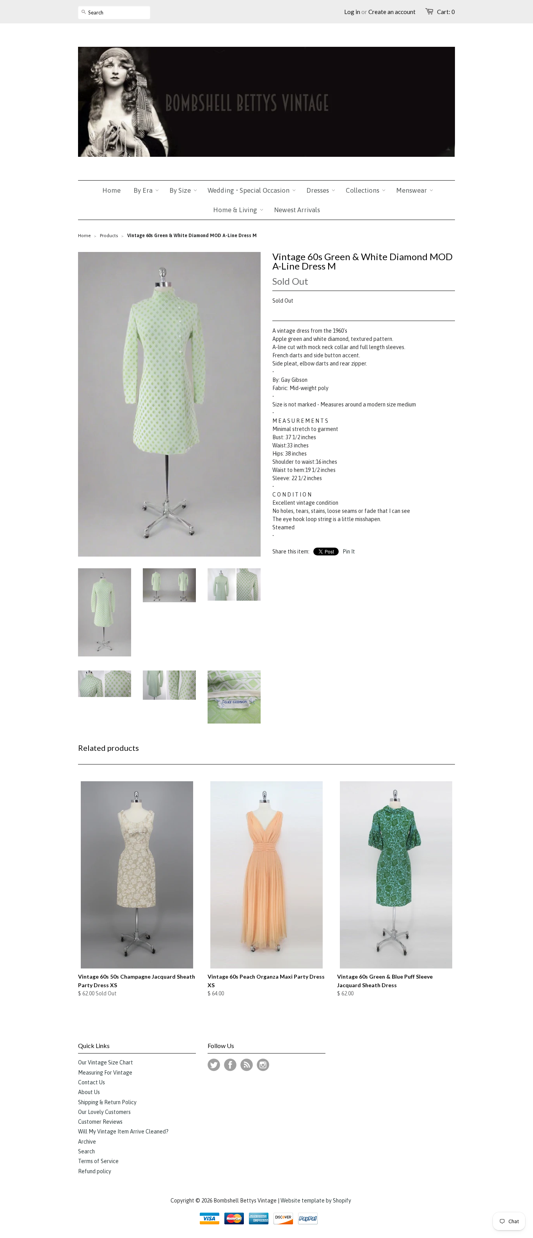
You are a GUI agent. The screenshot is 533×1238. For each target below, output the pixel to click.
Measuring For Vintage (105, 1073)
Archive (87, 1142)
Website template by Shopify (316, 1200)
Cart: (446, 11)
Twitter (214, 1065)
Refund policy (94, 1171)
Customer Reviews (100, 1122)
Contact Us (91, 1082)
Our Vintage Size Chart (105, 1062)
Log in (352, 11)
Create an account (392, 11)
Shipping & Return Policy (107, 1102)
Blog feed (246, 1065)
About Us (89, 1092)
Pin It (349, 551)
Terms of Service (98, 1161)
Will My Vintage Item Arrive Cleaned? (123, 1131)
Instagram (263, 1065)
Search (86, 1151)
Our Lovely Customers (104, 1112)
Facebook (230, 1065)
